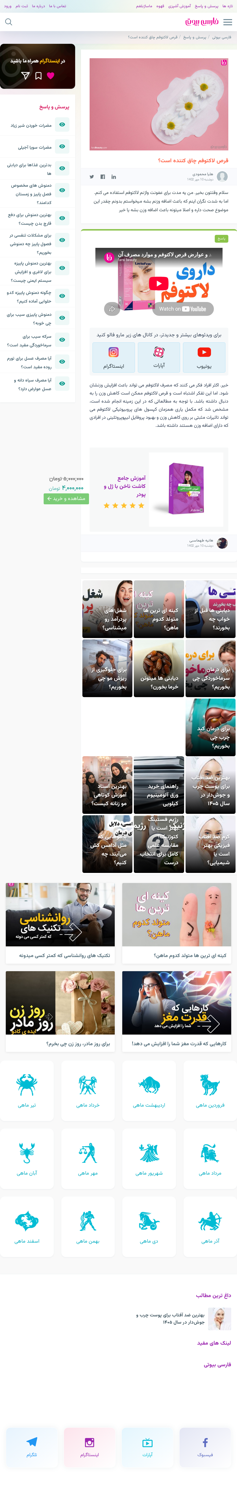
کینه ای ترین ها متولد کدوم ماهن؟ (160, 619)
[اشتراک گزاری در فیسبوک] (103, 177)
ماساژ (148, 6)
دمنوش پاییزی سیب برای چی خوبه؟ (29, 319)
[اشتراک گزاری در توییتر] (92, 177)
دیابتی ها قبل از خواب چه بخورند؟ (212, 619)
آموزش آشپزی (179, 6)
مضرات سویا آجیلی (34, 147)
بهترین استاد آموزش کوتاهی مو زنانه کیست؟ (109, 795)
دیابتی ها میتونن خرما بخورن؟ (159, 682)
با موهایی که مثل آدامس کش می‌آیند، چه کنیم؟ (108, 850)
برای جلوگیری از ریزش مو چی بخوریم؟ (109, 678)
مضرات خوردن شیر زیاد (31, 125)
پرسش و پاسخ (207, 6)
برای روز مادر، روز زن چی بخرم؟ (78, 1044)
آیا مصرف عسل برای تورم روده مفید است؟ (29, 363)
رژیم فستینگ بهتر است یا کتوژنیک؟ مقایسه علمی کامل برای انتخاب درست (159, 841)
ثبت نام (22, 6)
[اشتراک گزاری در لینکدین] (114, 177)
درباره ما (38, 6)
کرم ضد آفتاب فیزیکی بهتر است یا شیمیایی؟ (214, 850)
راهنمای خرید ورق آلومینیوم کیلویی (162, 795)
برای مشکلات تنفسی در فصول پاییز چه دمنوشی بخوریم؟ (30, 244)
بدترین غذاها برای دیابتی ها (29, 169)
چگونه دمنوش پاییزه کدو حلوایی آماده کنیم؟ (29, 297)
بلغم (140, 6)
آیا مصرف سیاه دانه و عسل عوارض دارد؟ (32, 385)
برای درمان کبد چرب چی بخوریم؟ (213, 737)
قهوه (160, 6)
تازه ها (228, 6)
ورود (8, 6)
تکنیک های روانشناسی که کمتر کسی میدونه (64, 956)
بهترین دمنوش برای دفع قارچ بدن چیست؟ (29, 219)
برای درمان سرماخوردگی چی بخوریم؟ (211, 678)
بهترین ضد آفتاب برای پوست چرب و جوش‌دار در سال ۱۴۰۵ (210, 790)
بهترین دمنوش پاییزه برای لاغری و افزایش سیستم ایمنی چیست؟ (31, 272)
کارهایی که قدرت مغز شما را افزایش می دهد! (179, 1044)
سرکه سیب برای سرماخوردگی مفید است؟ (29, 341)
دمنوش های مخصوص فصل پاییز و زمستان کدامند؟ (31, 194)
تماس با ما (57, 6)
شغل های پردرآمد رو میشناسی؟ (114, 619)
